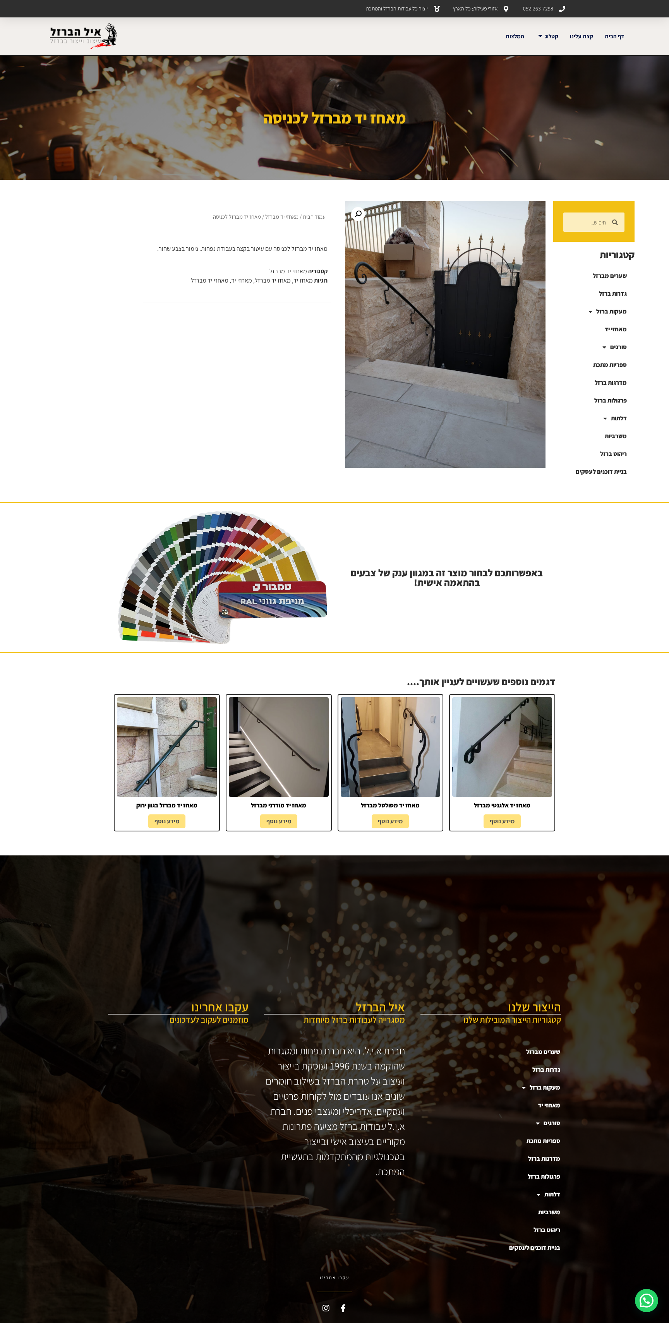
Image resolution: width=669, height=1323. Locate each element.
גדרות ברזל (613, 294)
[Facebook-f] (343, 1308)
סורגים (618, 347)
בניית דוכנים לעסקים (601, 472)
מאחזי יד (616, 329)
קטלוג (551, 36)
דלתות (619, 418)
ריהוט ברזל (613, 454)
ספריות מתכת (610, 365)
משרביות (616, 436)
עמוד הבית (314, 216)
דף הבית (614, 36)
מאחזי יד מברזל (281, 216)
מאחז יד (303, 280)
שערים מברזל (610, 276)
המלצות (515, 36)
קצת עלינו (581, 36)
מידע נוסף (502, 821)
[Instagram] (326, 1308)
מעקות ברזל (611, 311)
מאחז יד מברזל (273, 280)
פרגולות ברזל (610, 400)
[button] (358, 214)
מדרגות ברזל (611, 383)
